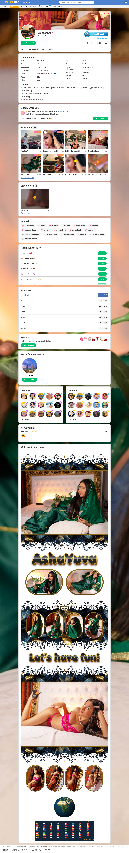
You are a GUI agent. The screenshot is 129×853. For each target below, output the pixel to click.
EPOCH (38, 846)
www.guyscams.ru (23, 846)
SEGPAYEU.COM (45, 846)
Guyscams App (57, 6)
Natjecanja (44, 6)
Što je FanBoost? (102, 38)
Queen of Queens (64, 111)
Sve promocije (34, 6)
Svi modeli (5, 6)
